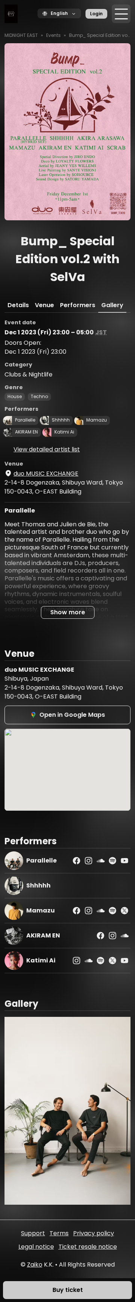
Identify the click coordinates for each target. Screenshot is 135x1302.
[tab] (18, 305)
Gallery (112, 305)
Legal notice (36, 1246)
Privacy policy (93, 1233)
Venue (44, 305)
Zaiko (34, 1264)
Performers (77, 305)
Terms (59, 1233)
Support (33, 1233)
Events (53, 35)
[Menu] (121, 13)
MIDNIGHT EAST (21, 35)
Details (18, 305)
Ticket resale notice (87, 1246)
